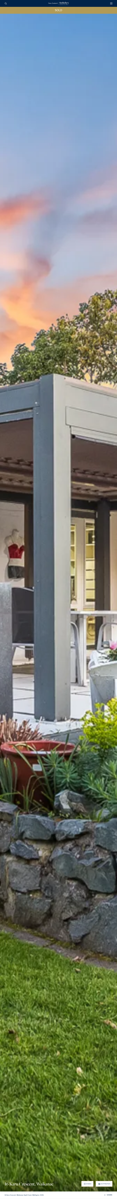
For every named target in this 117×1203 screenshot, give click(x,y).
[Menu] (111, 3)
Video (88, 1184)
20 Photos (105, 1184)
